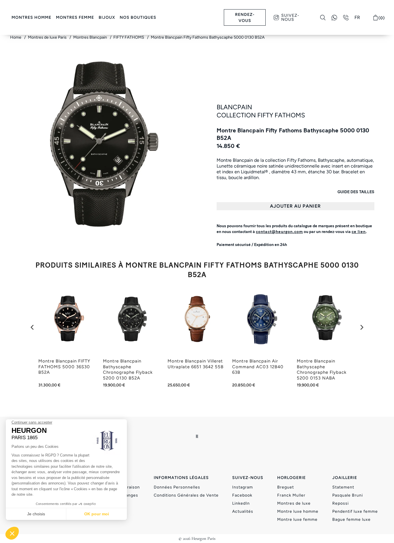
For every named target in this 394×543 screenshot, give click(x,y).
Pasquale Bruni (347, 495)
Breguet (285, 487)
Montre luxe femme (297, 519)
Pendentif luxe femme (355, 511)
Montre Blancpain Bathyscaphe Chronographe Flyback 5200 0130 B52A (128, 369)
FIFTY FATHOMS (129, 37)
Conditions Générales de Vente (186, 495)
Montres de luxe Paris (47, 37)
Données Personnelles (177, 487)
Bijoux (107, 17)
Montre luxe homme (297, 511)
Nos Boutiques (138, 17)
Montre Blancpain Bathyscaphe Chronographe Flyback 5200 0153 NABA (321, 369)
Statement (343, 487)
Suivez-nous (290, 17)
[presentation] (32, 327)
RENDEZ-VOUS (245, 17)
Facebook (242, 495)
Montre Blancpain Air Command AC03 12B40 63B (258, 366)
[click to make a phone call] (346, 17)
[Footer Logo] (197, 436)
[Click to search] (323, 17)
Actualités (242, 511)
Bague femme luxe (351, 519)
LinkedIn (241, 503)
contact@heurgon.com (279, 231)
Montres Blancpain (90, 37)
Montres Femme (75, 17)
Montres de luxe (294, 503)
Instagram (242, 487)
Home (16, 37)
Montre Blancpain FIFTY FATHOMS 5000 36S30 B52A (64, 366)
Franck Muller (291, 495)
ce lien (359, 231)
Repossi (340, 503)
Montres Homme (31, 17)
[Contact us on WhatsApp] (334, 17)
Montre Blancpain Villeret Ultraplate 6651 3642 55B (196, 363)
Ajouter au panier (295, 206)
